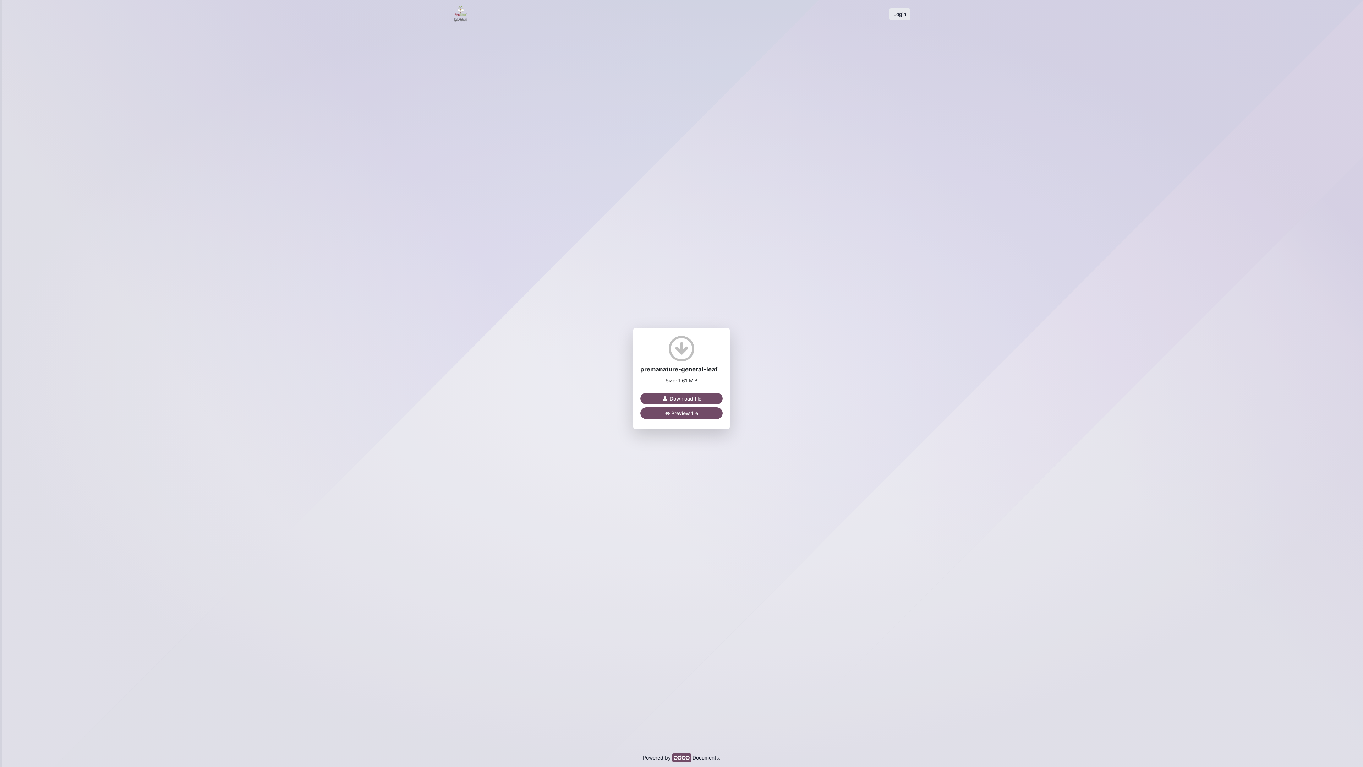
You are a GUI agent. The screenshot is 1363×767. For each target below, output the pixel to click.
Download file (684, 399)
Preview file (684, 413)
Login (899, 14)
